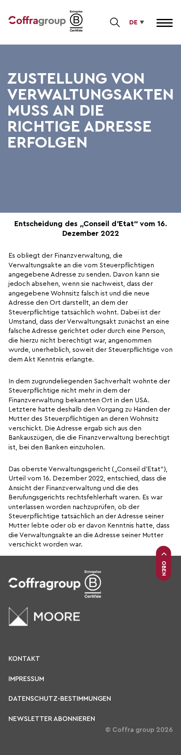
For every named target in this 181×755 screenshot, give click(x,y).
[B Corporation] (76, 22)
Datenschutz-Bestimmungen (59, 698)
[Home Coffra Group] (37, 22)
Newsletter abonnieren (51, 718)
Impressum (26, 679)
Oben (164, 567)
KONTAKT (24, 658)
